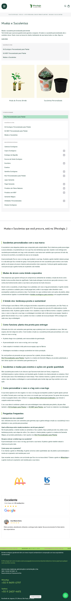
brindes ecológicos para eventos (41, 294)
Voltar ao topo (35, 596)
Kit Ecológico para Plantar (17, 407)
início (21, 14)
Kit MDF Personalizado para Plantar (16, 131)
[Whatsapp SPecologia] (65, 595)
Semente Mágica (9, 197)
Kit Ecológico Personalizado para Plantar (17, 127)
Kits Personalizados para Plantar (36, 14)
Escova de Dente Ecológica (13, 159)
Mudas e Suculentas (55, 14)
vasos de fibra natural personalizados (42, 398)
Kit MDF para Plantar (36, 407)
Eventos (7, 167)
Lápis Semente (9, 180)
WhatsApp (64, 457)
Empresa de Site (16, 573)
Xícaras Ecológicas (10, 205)
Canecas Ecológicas (10, 147)
